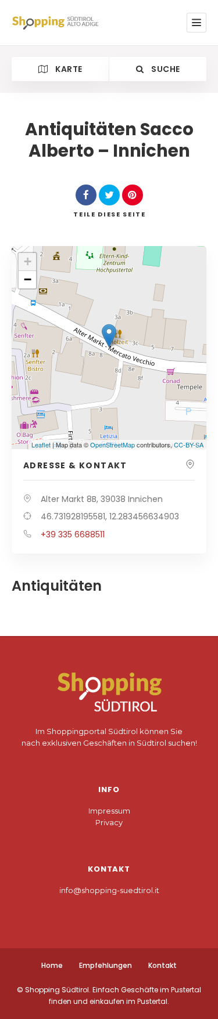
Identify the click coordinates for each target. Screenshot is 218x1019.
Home (52, 965)
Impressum (109, 810)
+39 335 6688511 (73, 534)
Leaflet (41, 444)
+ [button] (27, 261)
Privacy (109, 822)
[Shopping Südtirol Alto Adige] (57, 22)
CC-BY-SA (188, 444)
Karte (67, 69)
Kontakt (162, 965)
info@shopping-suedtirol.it (109, 890)
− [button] (27, 279)
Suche (164, 69)
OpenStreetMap (112, 444)
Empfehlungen (105, 965)
